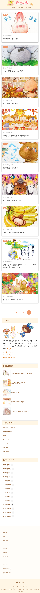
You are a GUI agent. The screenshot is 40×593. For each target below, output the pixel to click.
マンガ (5, 14)
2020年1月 (8, 481)
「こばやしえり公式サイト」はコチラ (20, 7)
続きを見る (11, 349)
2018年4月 (8, 492)
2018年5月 (8, 488)
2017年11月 (8, 512)
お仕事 (5, 447)
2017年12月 (8, 508)
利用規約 (25, 586)
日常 (5, 208)
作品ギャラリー (9, 357)
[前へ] (11, 312)
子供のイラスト (8, 431)
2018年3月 (8, 496)
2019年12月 (8, 485)
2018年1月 (8, 504)
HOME (21, 582)
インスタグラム (9, 355)
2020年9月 (8, 473)
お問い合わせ (8, 352)
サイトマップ (17, 586)
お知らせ (6, 240)
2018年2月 (8, 500)
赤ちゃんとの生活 (9, 427)
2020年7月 (8, 477)
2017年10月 (8, 516)
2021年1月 (8, 465)
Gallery (5, 565)
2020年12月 (8, 469)
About (5, 532)
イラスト (6, 439)
